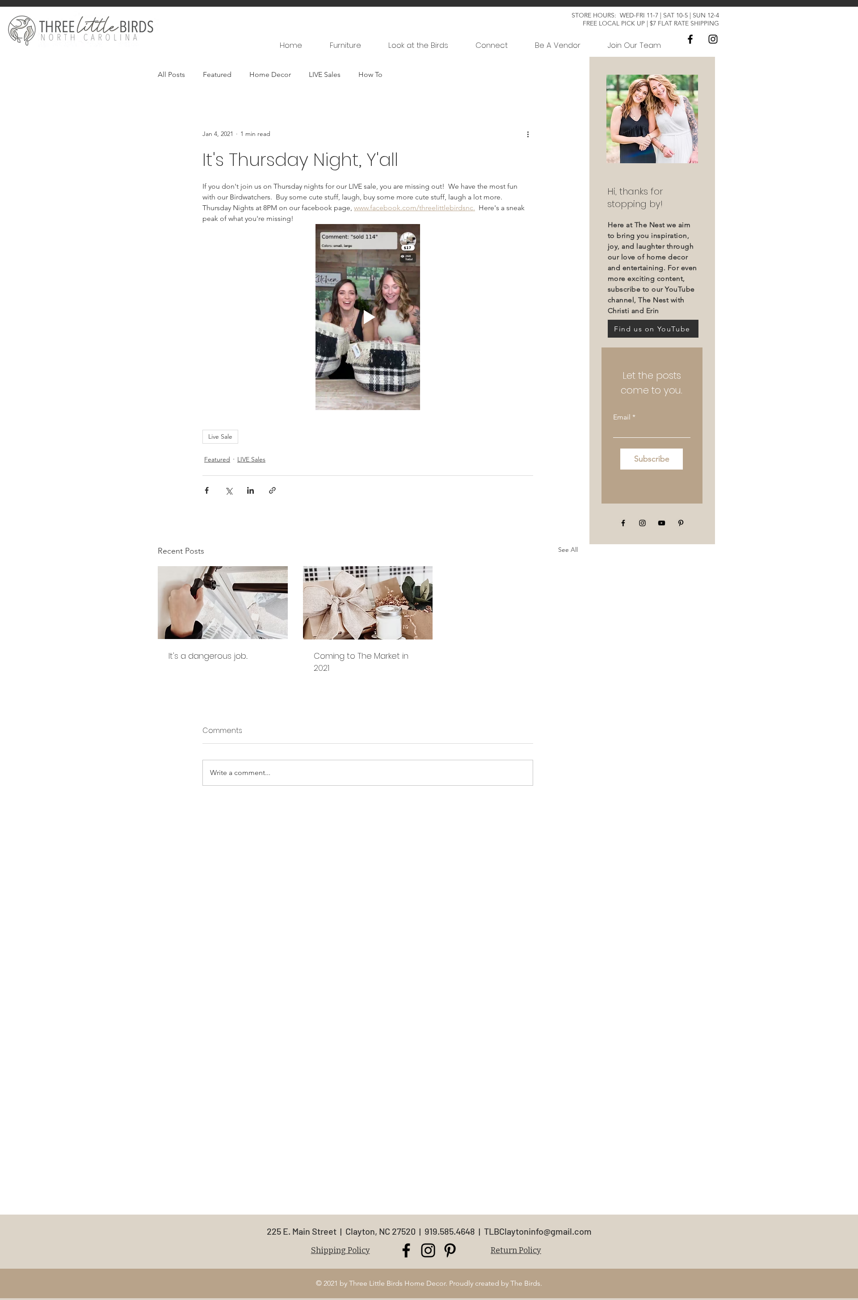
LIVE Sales (325, 74)
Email (622, 417)
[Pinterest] (681, 523)
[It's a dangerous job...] (223, 602)
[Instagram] (713, 39)
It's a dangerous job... (208, 655)
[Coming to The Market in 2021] (368, 602)
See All (568, 550)
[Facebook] (690, 39)
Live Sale (220, 436)
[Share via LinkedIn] (250, 490)
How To (370, 74)
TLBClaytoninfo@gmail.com (538, 1231)
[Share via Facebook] (206, 490)
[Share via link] (272, 490)
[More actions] (527, 133)
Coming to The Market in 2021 (361, 661)
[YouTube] (661, 523)
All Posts (171, 74)
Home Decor (270, 74)
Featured (217, 74)
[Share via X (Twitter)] (228, 490)
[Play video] (367, 317)
